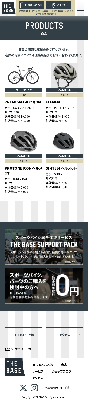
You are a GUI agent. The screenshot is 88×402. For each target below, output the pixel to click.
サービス (38, 371)
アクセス (37, 378)
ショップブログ (61, 371)
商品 (64, 364)
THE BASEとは (42, 364)
